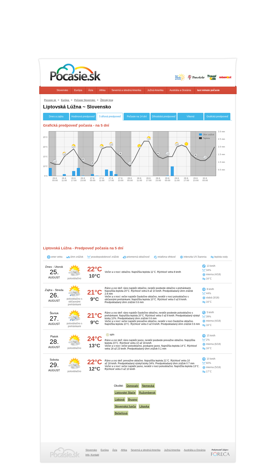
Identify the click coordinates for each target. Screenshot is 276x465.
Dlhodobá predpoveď (163, 116)
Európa (78, 90)
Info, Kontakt (92, 454)
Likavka (144, 406)
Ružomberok (147, 392)
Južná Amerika (155, 90)
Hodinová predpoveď (83, 116)
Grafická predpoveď (217, 116)
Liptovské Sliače (125, 392)
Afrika (102, 90)
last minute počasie (208, 90)
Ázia (90, 90)
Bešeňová (121, 413)
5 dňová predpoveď (110, 116)
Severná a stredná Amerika (126, 90)
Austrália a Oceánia (180, 90)
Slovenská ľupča (125, 406)
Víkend (190, 116)
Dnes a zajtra (56, 116)
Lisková (119, 399)
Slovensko (62, 90)
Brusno (132, 399)
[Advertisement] (138, 28)
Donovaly (132, 385)
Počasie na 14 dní (137, 116)
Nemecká (148, 385)
